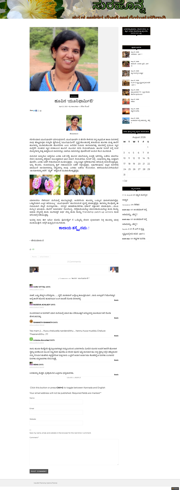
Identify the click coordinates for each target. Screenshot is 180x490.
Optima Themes (51, 483)
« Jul (125, 181)
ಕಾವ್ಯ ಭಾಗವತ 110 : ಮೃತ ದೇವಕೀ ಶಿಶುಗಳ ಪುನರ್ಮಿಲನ (140, 93)
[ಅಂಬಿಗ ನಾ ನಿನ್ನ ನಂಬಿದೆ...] (113, 270)
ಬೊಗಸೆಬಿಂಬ (74, 96)
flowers (34, 256)
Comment (34, 437)
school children (44, 256)
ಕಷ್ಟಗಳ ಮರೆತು (135, 111)
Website (33, 419)
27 (139, 169)
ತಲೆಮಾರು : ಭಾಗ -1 (136, 54)
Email (32, 408)
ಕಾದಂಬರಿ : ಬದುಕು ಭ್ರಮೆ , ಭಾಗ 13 (139, 65)
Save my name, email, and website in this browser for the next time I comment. (60, 433)
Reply (116, 300)
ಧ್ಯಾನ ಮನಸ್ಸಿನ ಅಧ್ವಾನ (137, 73)
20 (139, 164)
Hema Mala (74, 106)
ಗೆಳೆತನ (133, 101)
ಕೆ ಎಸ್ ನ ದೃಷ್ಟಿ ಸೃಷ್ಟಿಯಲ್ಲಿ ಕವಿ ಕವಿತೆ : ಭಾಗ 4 (140, 84)
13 (139, 158)
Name (32, 398)
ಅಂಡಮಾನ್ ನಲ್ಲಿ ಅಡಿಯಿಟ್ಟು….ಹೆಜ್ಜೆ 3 (140, 121)
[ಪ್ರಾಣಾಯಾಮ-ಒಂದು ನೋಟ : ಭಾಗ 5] (34, 270)
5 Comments (74, 261)
